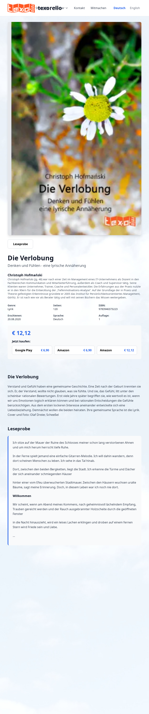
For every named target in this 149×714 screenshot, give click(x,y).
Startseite (42, 8)
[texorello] (22, 8)
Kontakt (79, 8)
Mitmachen (98, 8)
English (135, 8)
